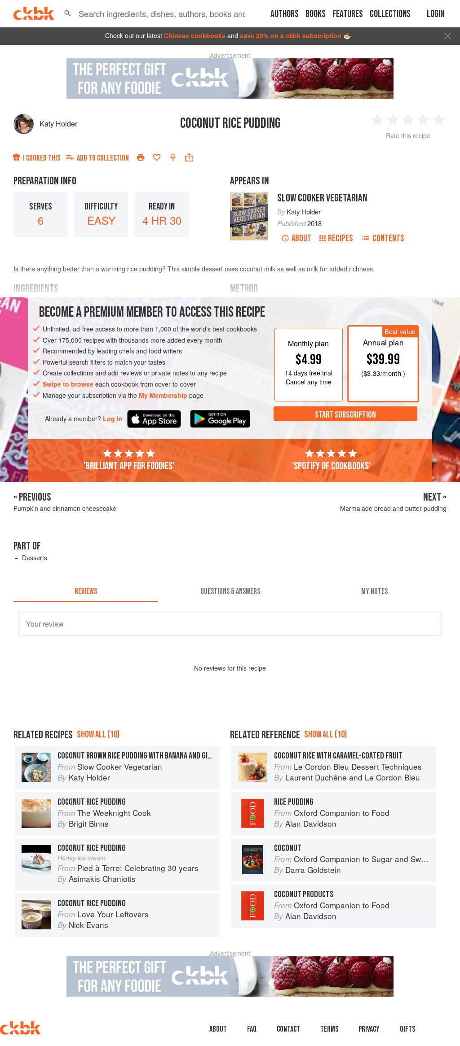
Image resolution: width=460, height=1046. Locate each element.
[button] (67, 13)
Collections (390, 14)
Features (347, 14)
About (301, 238)
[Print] (141, 157)
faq (252, 1029)
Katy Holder (58, 123)
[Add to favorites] (157, 157)
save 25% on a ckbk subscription (290, 35)
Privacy (369, 1029)
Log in (113, 418)
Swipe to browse (68, 383)
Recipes (340, 238)
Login (435, 14)
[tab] (85, 591)
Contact (288, 1029)
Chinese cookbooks (195, 35)
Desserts (34, 557)
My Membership (163, 395)
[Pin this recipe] (173, 157)
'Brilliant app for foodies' (129, 466)
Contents (388, 238)
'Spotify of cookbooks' (331, 466)
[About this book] (249, 196)
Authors (284, 14)
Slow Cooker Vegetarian (322, 198)
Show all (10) (98, 734)
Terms (329, 1029)
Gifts (407, 1029)
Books (315, 14)
